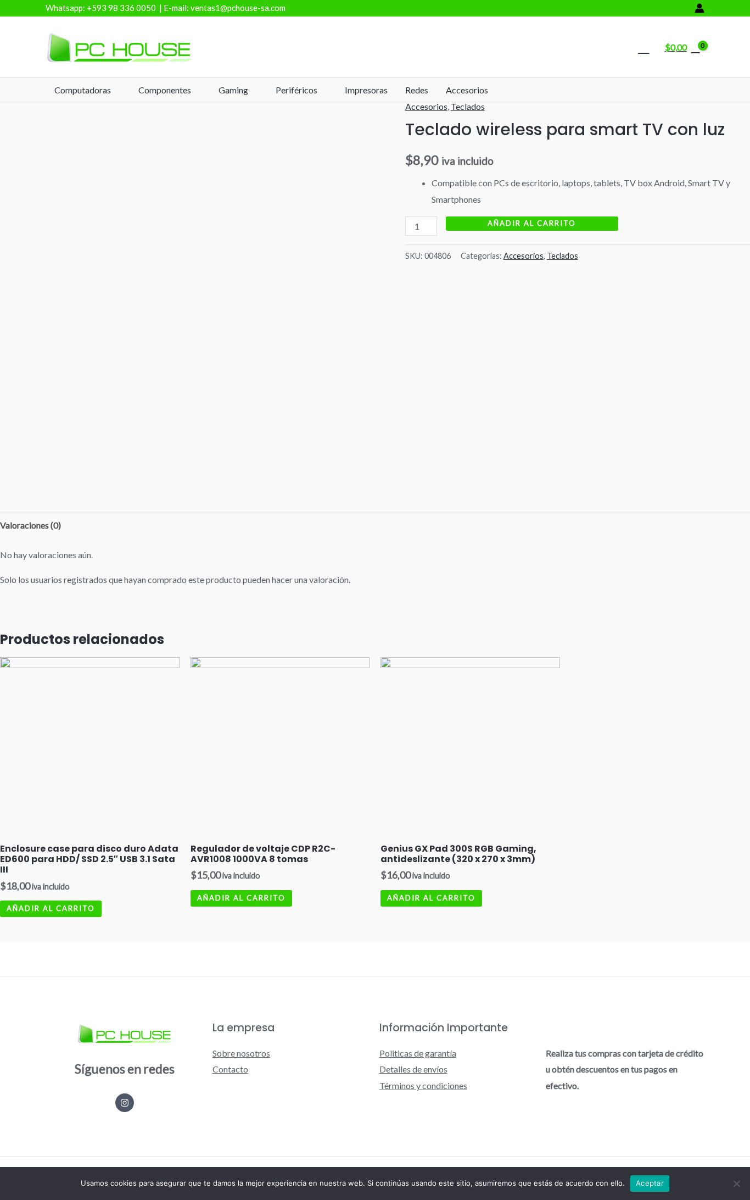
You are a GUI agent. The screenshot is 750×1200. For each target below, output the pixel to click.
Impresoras (366, 90)
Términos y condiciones (423, 1085)
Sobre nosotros (241, 1053)
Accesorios (467, 90)
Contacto (230, 1069)
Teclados (468, 106)
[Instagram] (124, 1102)
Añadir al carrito (532, 223)
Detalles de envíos (413, 1069)
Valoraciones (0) (30, 525)
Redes (416, 90)
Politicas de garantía (417, 1053)
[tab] (30, 525)
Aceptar (650, 1183)
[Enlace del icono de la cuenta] (699, 8)
